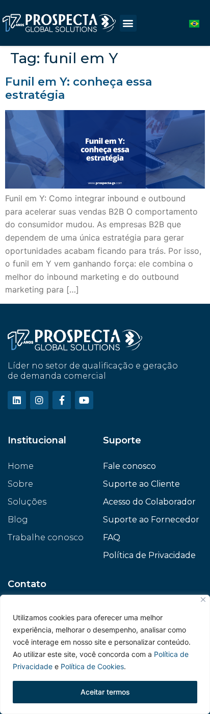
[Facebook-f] (61, 400)
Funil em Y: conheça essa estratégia (78, 88)
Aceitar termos (105, 691)
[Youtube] (84, 400)
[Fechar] (203, 599)
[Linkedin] (17, 400)
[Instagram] (39, 400)
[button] (128, 23)
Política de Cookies (92, 666)
